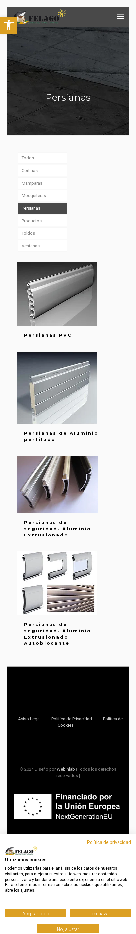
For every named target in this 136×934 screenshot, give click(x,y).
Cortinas (30, 170)
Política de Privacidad (71, 718)
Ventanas (31, 245)
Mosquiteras (34, 195)
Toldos (28, 233)
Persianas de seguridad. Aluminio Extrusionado (57, 528)
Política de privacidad (109, 842)
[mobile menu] (120, 16)
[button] (8, 25)
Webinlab (66, 769)
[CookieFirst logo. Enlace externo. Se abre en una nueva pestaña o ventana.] (21, 851)
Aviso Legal (29, 718)
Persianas (31, 208)
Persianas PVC (48, 335)
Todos (28, 158)
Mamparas (32, 183)
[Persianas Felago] (39, 16)
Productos (32, 220)
